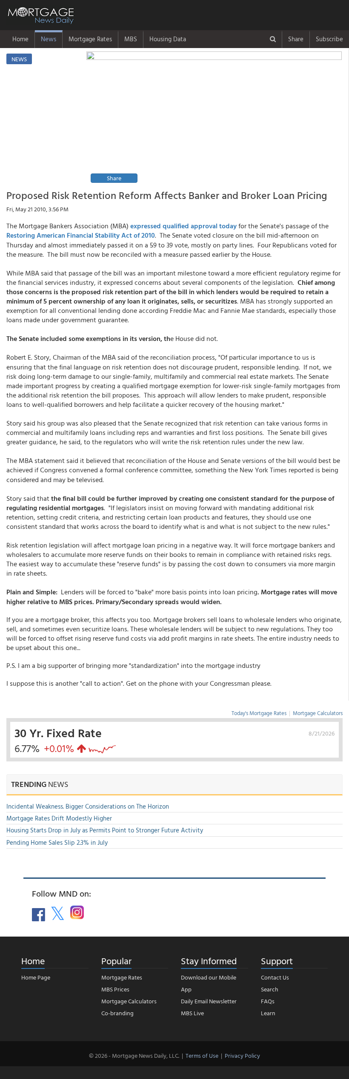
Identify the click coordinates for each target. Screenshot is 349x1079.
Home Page (35, 977)
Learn (268, 1012)
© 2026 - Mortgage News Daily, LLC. (134, 1055)
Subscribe (329, 39)
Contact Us (275, 977)
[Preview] (214, 118)
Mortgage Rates (90, 39)
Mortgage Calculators (318, 713)
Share (295, 39)
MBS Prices (115, 989)
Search (269, 989)
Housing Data (167, 39)
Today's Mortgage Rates (259, 713)
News (48, 39)
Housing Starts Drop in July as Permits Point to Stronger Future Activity (104, 830)
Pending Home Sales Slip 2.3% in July (57, 842)
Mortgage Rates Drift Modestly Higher (59, 818)
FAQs (268, 1001)
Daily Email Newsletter (209, 1001)
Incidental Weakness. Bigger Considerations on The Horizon (87, 806)
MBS (130, 39)
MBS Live (192, 1012)
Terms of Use (202, 1055)
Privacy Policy (242, 1055)
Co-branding (117, 1012)
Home (20, 39)
